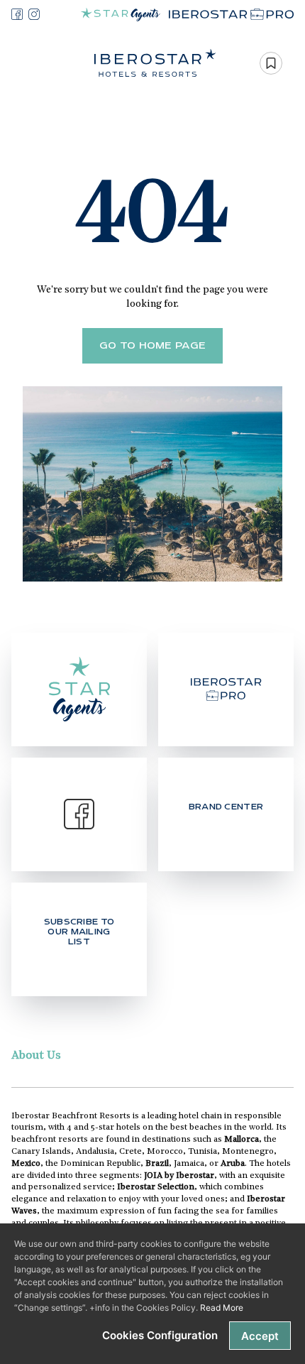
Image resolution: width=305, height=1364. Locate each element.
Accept (260, 1336)
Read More (221, 1307)
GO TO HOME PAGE (152, 345)
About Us (36, 1056)
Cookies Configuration (160, 1335)
